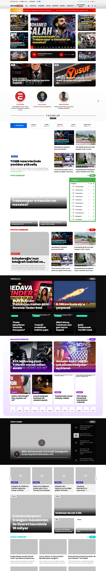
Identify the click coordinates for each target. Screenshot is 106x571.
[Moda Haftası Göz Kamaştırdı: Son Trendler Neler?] (76, 444)
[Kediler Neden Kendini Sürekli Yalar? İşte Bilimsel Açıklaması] (24, 546)
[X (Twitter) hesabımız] (88, 1)
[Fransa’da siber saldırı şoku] (86, 533)
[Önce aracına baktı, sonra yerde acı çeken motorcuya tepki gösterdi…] (64, 160)
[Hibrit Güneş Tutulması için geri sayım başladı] (64, 316)
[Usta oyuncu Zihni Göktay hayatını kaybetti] (31, 86)
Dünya (14, 496)
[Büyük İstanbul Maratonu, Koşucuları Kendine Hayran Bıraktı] (76, 429)
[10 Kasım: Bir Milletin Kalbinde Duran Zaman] (64, 533)
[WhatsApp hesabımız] (95, 1)
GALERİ (15, 1)
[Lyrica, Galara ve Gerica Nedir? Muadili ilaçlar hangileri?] (53, 546)
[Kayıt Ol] (89, 5)
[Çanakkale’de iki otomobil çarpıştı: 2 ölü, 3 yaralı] (86, 137)
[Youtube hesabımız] (93, 1)
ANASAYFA (33, 6)
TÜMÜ (53, 118)
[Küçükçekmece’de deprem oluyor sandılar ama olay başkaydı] (86, 160)
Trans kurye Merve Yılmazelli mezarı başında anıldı (40, 10)
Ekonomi (55, 6)
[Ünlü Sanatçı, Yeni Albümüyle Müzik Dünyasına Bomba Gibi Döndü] (76, 452)
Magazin (14, 392)
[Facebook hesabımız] (86, 1)
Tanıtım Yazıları (82, 316)
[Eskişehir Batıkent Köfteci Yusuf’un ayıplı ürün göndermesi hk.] (75, 86)
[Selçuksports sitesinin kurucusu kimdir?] (64, 137)
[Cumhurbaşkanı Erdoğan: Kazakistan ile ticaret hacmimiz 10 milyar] (31, 532)
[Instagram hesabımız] (90, 1)
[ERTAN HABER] (16, 6)
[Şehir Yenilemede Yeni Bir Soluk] (86, 333)
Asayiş (48, 6)
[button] (27, 5)
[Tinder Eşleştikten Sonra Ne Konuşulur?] (20, 333)
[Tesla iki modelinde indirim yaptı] (42, 316)
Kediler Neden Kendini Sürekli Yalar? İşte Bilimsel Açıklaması (79, 10)
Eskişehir (41, 6)
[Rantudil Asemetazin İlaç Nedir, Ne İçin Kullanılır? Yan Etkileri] (82, 546)
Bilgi (13, 65)
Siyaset (62, 6)
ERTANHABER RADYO (81, 5)
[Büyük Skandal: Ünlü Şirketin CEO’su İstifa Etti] (76, 437)
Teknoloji (70, 6)
